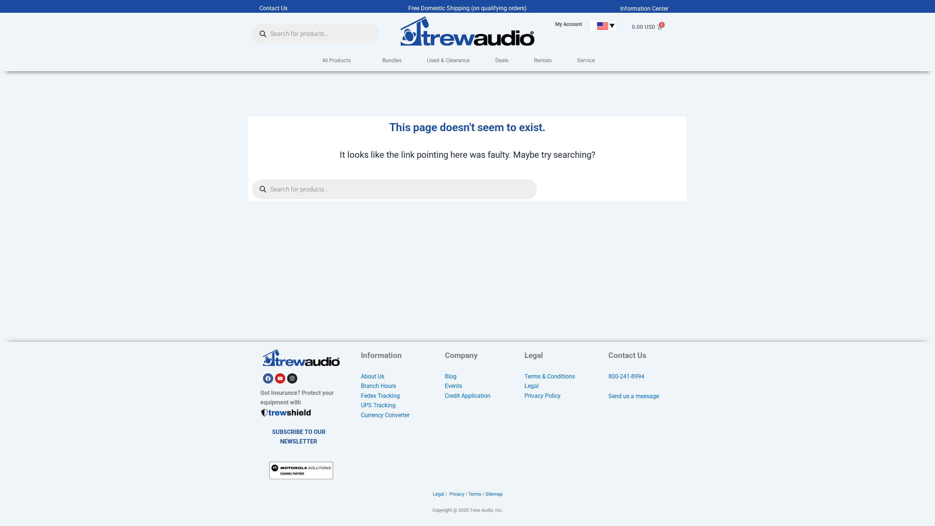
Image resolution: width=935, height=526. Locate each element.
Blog (451, 376)
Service (586, 60)
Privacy (456, 494)
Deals (501, 60)
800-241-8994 (626, 376)
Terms (474, 494)
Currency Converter (385, 415)
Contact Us (273, 8)
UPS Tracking (378, 405)
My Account (568, 24)
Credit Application (468, 395)
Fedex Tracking (380, 395)
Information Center (644, 8)
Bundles (391, 60)
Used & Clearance (448, 60)
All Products (336, 60)
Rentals (543, 60)
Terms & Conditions (549, 376)
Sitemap (494, 494)
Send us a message (633, 396)
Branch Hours (378, 385)
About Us (372, 376)
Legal (531, 385)
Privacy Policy (542, 395)
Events (453, 385)
